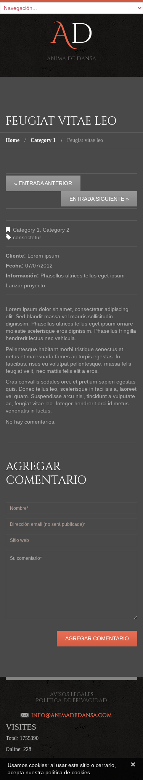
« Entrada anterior (43, 183)
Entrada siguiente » (99, 199)
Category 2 (56, 230)
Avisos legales (71, 694)
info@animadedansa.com (71, 715)
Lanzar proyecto (25, 285)
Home (12, 140)
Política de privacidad (71, 700)
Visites (21, 727)
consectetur (27, 237)
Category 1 (43, 140)
